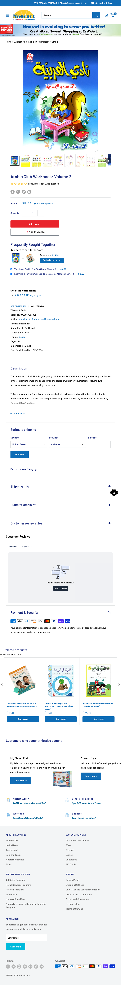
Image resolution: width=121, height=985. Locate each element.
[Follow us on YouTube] (30, 966)
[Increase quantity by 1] (41, 213)
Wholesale (11, 894)
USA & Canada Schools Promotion (83, 889)
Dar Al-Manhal (18, 306)
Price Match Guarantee (77, 899)
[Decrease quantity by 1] (25, 213)
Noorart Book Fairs (15, 899)
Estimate (19, 454)
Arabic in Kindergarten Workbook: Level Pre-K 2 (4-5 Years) (59, 706)
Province (54, 437)
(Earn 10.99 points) (43, 203)
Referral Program (15, 889)
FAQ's (68, 845)
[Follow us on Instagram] (19, 966)
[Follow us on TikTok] (36, 966)
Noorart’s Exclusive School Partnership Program (26, 905)
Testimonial (12, 849)
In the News (12, 845)
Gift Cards (71, 864)
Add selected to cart (52, 260)
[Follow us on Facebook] (8, 966)
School (22, 336)
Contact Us (71, 859)
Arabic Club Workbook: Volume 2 (35, 269)
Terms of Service (74, 908)
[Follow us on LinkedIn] (42, 966)
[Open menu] (7, 15)
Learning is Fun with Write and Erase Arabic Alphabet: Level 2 (44, 273)
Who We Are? (13, 840)
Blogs (9, 864)
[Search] (96, 15)
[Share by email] (29, 191)
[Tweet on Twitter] (24, 191)
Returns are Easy (22, 469)
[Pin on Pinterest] (18, 191)
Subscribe (15, 946)
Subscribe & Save (103, 3)
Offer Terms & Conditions (79, 894)
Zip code (92, 437)
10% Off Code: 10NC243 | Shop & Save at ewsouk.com (60, 3)
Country (14, 437)
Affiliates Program (15, 879)
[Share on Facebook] (12, 191)
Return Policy (73, 879)
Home (8, 41)
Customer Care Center (77, 840)
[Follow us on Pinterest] (25, 966)
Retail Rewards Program (18, 884)
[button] (14, 161)
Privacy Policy (73, 903)
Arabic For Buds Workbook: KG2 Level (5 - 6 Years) (97, 705)
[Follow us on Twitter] (14, 966)
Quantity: (15, 213)
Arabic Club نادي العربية (28, 295)
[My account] (106, 15)
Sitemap (70, 849)
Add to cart (35, 224)
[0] (113, 15)
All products (19, 41)
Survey (69, 854)
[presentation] (2, 685)
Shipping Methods (75, 884)
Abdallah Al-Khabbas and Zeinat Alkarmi (39, 319)
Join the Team (13, 854)
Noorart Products (15, 859)
